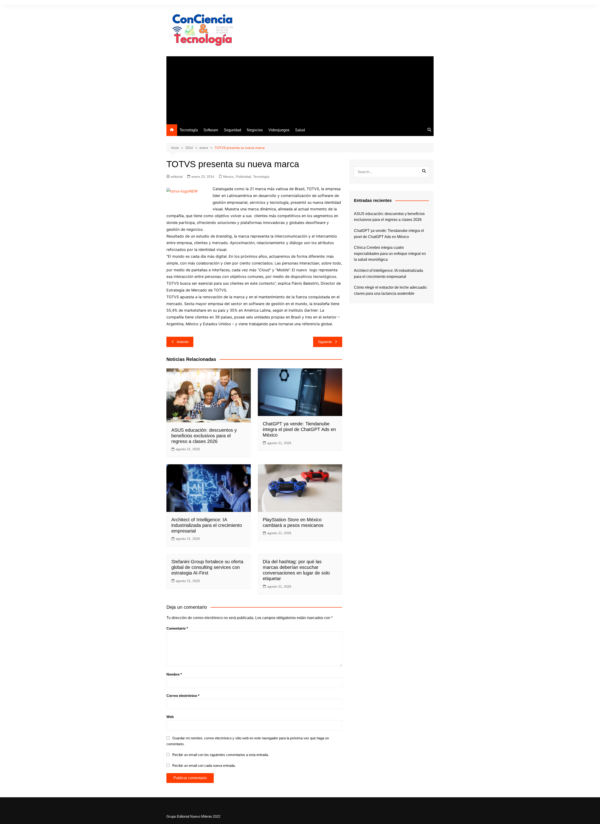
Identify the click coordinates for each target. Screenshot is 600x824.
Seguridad (232, 130)
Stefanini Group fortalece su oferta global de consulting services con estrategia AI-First (207, 567)
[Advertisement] (300, 89)
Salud (300, 130)
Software (210, 130)
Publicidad (243, 176)
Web (170, 717)
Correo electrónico (182, 696)
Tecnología (189, 130)
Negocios (255, 130)
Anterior (183, 342)
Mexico (228, 176)
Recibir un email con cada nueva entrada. (204, 765)
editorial (177, 176)
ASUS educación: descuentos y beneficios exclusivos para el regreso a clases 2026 (204, 435)
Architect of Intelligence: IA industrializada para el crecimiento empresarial (206, 525)
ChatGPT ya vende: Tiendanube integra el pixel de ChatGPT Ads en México (299, 429)
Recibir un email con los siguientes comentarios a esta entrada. (220, 755)
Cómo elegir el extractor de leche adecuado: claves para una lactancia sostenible (390, 290)
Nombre (174, 674)
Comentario (177, 628)
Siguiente (325, 342)
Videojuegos (278, 130)
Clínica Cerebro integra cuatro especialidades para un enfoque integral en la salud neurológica (390, 253)
